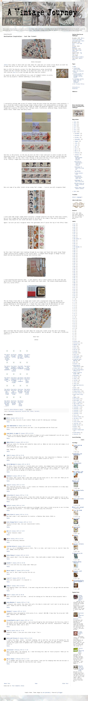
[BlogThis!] (27, 409)
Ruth (8, 594)
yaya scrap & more (79, 498)
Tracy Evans (76, 421)
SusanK (8, 562)
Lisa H (8, 578)
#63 (74, 274)
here (14, 72)
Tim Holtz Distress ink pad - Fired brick (27, 392)
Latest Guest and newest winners (79, 188)
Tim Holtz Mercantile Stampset (20, 379)
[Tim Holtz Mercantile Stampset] (20, 374)
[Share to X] (28, 409)
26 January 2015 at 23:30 (21, 555)
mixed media (76, 432)
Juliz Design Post (12, 522)
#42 (74, 242)
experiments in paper (13, 433)
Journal (75, 380)
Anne (74, 346)
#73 (74, 290)
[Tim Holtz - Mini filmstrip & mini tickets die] (7, 351)
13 (74, 305)
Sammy (8, 585)
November (77, 135)
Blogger (60, 692)
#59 (74, 268)
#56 (74, 263)
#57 (74, 264)
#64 (74, 276)
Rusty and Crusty (78, 394)
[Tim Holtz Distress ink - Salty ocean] (20, 397)
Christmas (76, 357)
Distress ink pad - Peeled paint (14, 402)
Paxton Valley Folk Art (77, 562)
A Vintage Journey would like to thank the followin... (78, 80)
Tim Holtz (36, 411)
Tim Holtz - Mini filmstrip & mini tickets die (7, 357)
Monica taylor (10, 570)
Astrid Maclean (11, 464)
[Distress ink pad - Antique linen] (20, 386)
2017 (75, 128)
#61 (74, 271)
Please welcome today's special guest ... (81, 598)
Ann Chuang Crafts (79, 490)
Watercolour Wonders (78, 56)
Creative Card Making (77, 360)
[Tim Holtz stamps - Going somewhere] (7, 363)
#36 (74, 232)
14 (74, 307)
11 (74, 302)
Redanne (9, 476)
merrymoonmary (47, 692)
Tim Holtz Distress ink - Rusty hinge (7, 392)
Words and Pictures (12, 638)
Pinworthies (76, 391)
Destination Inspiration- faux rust (79, 177)
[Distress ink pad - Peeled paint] (14, 397)
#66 (74, 279)
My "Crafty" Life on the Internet (78, 472)
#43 (74, 243)
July (76, 143)
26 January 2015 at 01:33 (16, 418)
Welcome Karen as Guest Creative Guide (79, 184)
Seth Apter (76, 400)
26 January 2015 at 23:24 (16, 538)
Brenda (75, 352)
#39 (74, 237)
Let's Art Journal (79, 507)
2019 (75, 124)
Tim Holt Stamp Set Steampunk (20, 367)
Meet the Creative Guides (78, 71)
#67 (74, 281)
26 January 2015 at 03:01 (21, 442)
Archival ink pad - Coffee (14, 356)
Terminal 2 (76, 408)
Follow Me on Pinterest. (75, 88)
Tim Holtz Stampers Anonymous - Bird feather (14, 368)
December (77, 133)
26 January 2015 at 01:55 (24, 425)
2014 (75, 191)
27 (74, 328)
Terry (74, 415)
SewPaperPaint (77, 463)
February (77, 152)
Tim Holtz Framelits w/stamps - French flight (14, 380)
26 (74, 326)
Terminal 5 (76, 413)
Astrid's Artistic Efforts (79, 544)
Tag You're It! (77, 53)
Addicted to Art (78, 553)
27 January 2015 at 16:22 (18, 611)
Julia (74, 381)
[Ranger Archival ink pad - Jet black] (20, 351)
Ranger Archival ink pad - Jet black (20, 356)
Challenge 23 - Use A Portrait (79, 181)
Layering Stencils (78, 385)
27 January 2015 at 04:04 (22, 570)
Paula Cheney (10, 555)
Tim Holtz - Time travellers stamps (27, 367)
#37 (74, 233)
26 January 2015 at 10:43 (17, 484)
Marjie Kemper (10, 658)
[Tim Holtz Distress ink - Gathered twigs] (14, 386)
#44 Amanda (76, 246)
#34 (74, 229)
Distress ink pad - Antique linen (20, 391)
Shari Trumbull (77, 402)
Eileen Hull (76, 368)
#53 (74, 258)
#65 (74, 277)
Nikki (74, 387)
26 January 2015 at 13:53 (17, 505)
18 (74, 313)
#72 (74, 289)
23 (74, 323)
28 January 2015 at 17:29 (16, 630)
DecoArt (75, 363)
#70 (74, 286)
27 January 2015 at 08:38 (16, 594)
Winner (75, 426)
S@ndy (74, 397)
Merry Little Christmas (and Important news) (78, 39)
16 (74, 310)
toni (8, 630)
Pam (8, 538)
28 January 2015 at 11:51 (25, 620)
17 (74, 312)
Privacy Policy (77, 392)
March (76, 150)
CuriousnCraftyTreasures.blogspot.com (79, 581)
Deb (8, 418)
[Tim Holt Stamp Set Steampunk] (20, 363)
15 (74, 308)
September (78, 139)
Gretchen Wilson (11, 546)
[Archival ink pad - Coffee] (14, 351)
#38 (74, 235)
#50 (74, 255)
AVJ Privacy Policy (78, 84)
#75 (74, 294)
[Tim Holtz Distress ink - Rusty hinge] (7, 386)
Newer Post (7, 683)
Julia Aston (10, 495)
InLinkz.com (5, 406)
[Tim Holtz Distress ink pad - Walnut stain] (7, 397)
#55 (74, 261)
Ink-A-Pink (76, 518)
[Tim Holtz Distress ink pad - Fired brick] (27, 386)
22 (74, 321)
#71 (74, 287)
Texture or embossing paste (81, 650)
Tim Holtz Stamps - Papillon (27, 356)
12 (74, 303)
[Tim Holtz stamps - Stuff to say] (7, 374)
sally (8, 505)
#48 (74, 251)
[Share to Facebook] (29, 409)
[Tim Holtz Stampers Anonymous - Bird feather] (14, 363)
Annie (8, 484)
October (77, 137)
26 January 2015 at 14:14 (21, 514)
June (76, 145)
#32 (74, 225)
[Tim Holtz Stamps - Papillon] (27, 351)
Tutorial (75, 423)
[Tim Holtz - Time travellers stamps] (27, 363)
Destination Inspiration (15, 411)
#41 (74, 240)
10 (74, 300)
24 (74, 325)
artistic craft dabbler (78, 571)
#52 (74, 256)
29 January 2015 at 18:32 (25, 638)
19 (74, 315)
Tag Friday (76, 403)
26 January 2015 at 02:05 (26, 433)
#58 (74, 266)
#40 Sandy (76, 238)
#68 (74, 282)
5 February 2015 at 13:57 (22, 658)
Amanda (75, 344)
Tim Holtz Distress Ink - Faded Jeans (27, 380)
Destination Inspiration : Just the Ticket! (79, 163)
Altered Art (76, 343)
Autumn (75, 351)
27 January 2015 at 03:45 (18, 562)
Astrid (75, 349)
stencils (75, 434)
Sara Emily (76, 398)
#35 (74, 230)
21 (74, 320)
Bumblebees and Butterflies (78, 454)
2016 (75, 129)
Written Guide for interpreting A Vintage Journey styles (78, 75)
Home (36, 683)
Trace (74, 420)
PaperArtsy (76, 389)
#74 (74, 292)
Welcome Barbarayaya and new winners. (78, 158)
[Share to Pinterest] (30, 409)
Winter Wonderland (78, 429)
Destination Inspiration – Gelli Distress (78, 615)
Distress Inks (25, 411)
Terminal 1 (76, 407)
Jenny (74, 378)
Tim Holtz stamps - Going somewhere (7, 367)
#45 (74, 248)
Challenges (76, 356)
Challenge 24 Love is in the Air (79, 168)
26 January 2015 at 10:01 (18, 476)
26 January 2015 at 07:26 (16, 455)
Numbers (74, 47)
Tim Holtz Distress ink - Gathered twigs (14, 392)
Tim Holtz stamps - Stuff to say (7, 379)
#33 (74, 227)
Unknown (9, 611)
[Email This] (26, 409)
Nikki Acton (10, 514)
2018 (75, 126)
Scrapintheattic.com (12, 620)
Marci (8, 531)
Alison (75, 341)
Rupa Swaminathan (11, 425)
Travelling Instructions (77, 69)
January (77, 154)
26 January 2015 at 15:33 (24, 522)
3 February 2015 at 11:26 (21, 649)
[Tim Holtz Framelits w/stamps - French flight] (14, 374)
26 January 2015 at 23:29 (23, 546)
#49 (74, 253)
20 (74, 318)
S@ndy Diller (10, 442)
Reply (8, 421)
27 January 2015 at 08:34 (17, 585)
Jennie (6, 65)
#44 (74, 245)
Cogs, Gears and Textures (76, 51)
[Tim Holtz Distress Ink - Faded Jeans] (27, 374)
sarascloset (10, 649)
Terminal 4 (76, 411)
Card (74, 354)
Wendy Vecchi (77, 424)
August (77, 141)
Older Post (65, 683)
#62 (74, 273)
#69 (74, 284)
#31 (74, 224)
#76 (74, 295)
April (76, 149)
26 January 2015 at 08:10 (22, 464)
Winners (75, 428)
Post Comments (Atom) (18, 685)
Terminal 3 (76, 410)
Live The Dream (78, 510)
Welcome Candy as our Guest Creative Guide (81, 668)
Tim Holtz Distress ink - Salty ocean (20, 403)
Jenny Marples (10, 602)
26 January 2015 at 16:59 (17, 531)
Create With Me (78, 445)
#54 (74, 259)
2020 (75, 122)
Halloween (76, 375)
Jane (8, 455)
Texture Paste (77, 416)
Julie (74, 383)
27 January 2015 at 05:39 (18, 578)
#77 (74, 297)
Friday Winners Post (79, 173)
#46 (74, 250)
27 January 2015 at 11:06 (22, 602)
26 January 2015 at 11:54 (21, 495)
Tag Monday (78, 171)
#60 (74, 269)
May (76, 147)
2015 (75, 131)
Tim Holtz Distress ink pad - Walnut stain (7, 403)
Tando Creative (77, 405)
